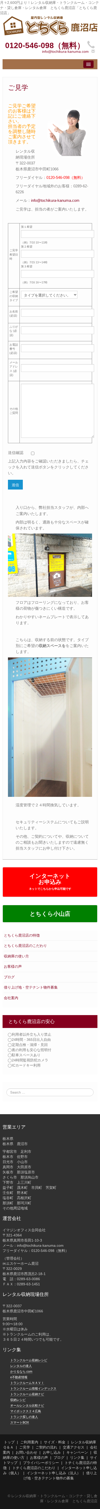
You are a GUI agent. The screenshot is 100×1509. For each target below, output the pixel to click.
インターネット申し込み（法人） (54, 1473)
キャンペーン (77, 1452)
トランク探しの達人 (24, 1417)
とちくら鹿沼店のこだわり (25, 946)
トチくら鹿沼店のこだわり (33, 1468)
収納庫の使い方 (16, 956)
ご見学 (24, 1447)
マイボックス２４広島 (25, 1411)
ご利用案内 (29, 1442)
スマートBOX (19, 1422)
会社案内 (11, 998)
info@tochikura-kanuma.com (65, 51)
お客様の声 (13, 966)
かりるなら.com (21, 1371)
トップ (9, 1442)
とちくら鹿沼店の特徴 (22, 935)
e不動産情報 (18, 1377)
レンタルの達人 (21, 1366)
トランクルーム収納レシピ (28, 1360)
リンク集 (77, 1457)
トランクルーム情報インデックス (33, 1388)
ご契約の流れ (46, 1447)
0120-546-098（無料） (45, 45)
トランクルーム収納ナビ (27, 1394)
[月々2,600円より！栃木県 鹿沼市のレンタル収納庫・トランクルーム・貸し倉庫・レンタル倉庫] (50, 25)
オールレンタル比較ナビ (27, 1405)
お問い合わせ (26, 1452)
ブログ (9, 977)
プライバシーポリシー (41, 1463)
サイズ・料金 (54, 1442)
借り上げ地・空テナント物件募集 (31, 987)
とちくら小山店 (50, 914)
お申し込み (52, 1452)
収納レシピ (18, 1400)
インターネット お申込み (50, 881)
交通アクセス (73, 1447)
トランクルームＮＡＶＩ (27, 1383)
